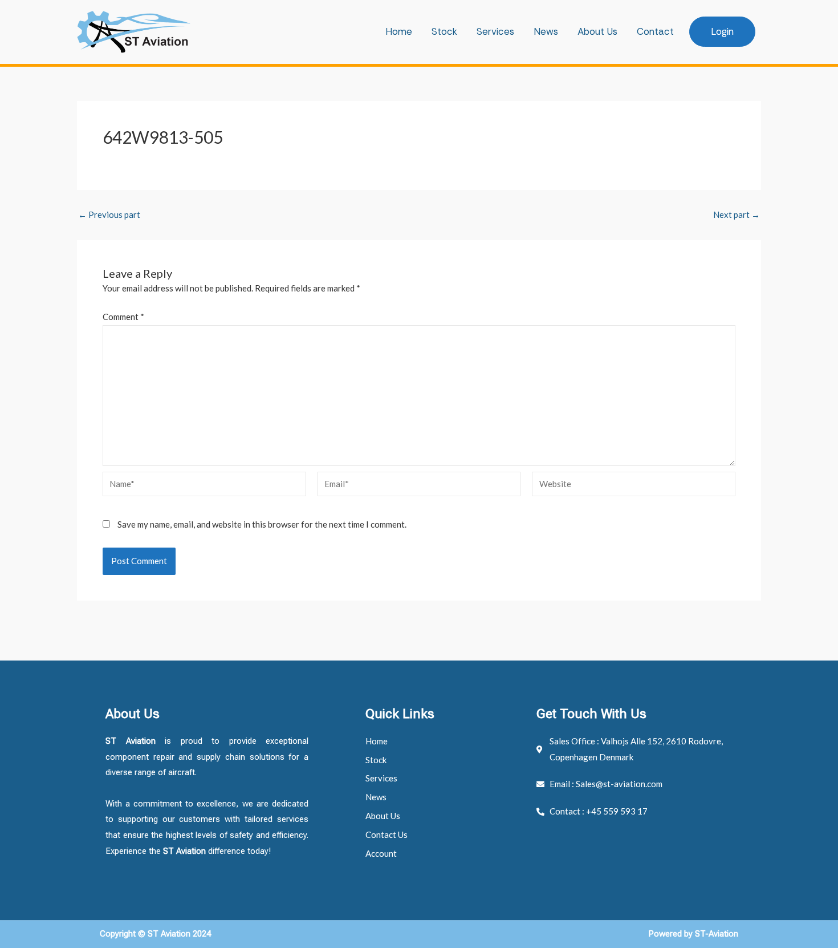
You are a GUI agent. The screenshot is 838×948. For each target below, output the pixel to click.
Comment (123, 316)
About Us (597, 31)
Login (722, 31)
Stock (444, 31)
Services (495, 31)
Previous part (109, 214)
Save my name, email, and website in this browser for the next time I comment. (261, 524)
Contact (655, 31)
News (546, 31)
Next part (736, 214)
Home (398, 31)
